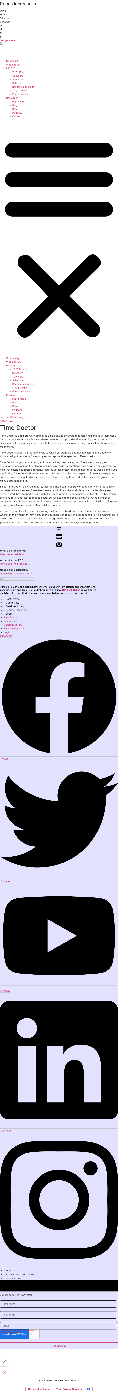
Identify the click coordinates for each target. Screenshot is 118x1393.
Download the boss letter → (16, 573)
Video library (13, 64)
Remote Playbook (16, 610)
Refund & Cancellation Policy (20, 1274)
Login (9, 613)
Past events (19, 101)
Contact (17, 116)
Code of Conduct (14, 1278)
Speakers (17, 75)
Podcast (17, 112)
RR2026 (10, 68)
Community (13, 60)
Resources (12, 97)
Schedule (17, 83)
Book (15, 108)
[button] (59, 237)
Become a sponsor (23, 86)
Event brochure (21, 94)
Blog (15, 105)
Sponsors (17, 79)
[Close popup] (4, 1352)
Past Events (13, 598)
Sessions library (15, 606)
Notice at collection (39, 1389)
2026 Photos (19, 72)
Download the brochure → (15, 563)
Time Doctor (70, 590)
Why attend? (19, 90)
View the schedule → (12, 554)
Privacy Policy (13, 1271)
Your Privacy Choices (69, 1389)
